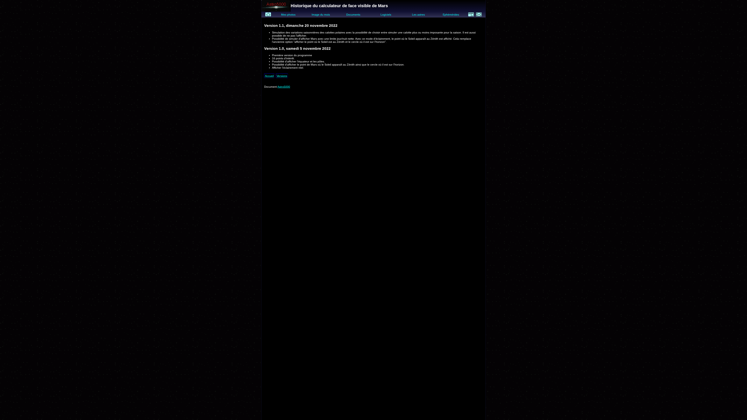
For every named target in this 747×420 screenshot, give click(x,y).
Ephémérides (451, 14)
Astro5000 (283, 86)
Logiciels (386, 14)
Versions (282, 75)
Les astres (418, 14)
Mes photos (288, 14)
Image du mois (321, 14)
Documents (353, 14)
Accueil (269, 75)
